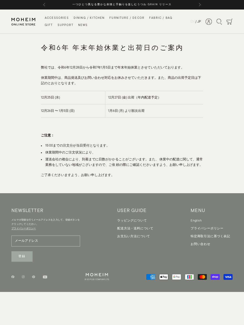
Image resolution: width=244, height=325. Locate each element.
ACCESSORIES (57, 18)
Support (65, 25)
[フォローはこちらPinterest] (33, 277)
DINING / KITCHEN (89, 18)
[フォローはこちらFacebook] (12, 277)
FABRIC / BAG (161, 18)
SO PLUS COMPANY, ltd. (98, 280)
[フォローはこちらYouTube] (45, 277)
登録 (22, 256)
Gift (49, 25)
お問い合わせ (200, 244)
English (196, 220)
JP (199, 22)
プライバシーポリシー (207, 228)
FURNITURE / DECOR (126, 18)
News (83, 25)
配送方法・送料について (135, 228)
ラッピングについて (132, 220)
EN (192, 22)
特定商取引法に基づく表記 (210, 236)
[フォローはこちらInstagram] (23, 277)
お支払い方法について (133, 236)
